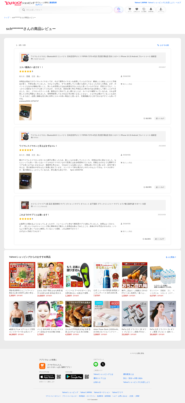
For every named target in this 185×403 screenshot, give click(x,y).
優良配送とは (128, 374)
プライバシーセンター (69, 396)
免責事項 (100, 396)
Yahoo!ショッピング (70, 392)
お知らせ (97, 382)
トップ (6, 17)
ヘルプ (178, 3)
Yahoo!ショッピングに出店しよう (161, 3)
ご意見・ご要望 (134, 396)
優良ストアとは (100, 378)
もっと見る (170, 257)
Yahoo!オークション (102, 392)
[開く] (25, 112)
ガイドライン (91, 396)
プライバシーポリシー (53, 396)
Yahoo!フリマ (117, 392)
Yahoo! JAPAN (141, 3)
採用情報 (108, 396)
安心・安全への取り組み (133, 378)
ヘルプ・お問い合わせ (119, 396)
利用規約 (82, 396)
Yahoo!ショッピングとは (103, 374)
